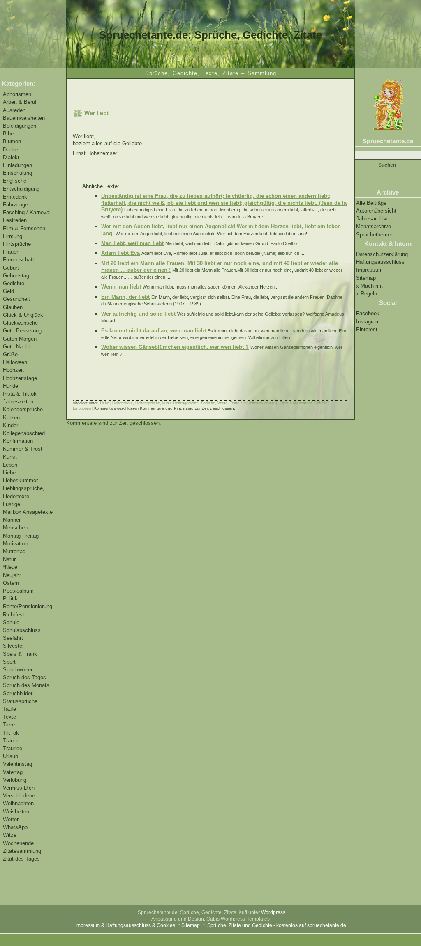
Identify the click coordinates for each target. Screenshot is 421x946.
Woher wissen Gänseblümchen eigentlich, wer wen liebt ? (175, 347)
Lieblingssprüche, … (27, 488)
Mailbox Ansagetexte (28, 512)
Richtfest (13, 615)
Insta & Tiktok (20, 394)
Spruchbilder (17, 693)
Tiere (9, 725)
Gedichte (13, 283)
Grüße (10, 354)
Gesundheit (16, 299)
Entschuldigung (21, 189)
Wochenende (18, 843)
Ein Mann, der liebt (125, 297)
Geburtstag (16, 276)
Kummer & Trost (22, 449)
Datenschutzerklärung (382, 254)
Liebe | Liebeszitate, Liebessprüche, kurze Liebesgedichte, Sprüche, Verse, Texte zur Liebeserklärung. (187, 403)
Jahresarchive (372, 218)
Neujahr (12, 575)
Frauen (11, 252)
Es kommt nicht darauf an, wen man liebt (153, 331)
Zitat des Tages (21, 859)
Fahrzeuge (15, 205)
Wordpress (273, 912)
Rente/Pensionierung (27, 606)
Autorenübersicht (376, 211)
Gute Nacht (16, 347)
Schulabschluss (22, 630)
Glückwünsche (20, 323)
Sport (9, 662)
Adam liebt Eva (120, 253)
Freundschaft (18, 260)
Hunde (10, 386)
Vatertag (13, 772)
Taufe (9, 709)
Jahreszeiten (18, 402)
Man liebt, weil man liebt (132, 243)
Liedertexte (16, 496)
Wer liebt (96, 113)
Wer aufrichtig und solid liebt (138, 314)
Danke (10, 150)
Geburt (11, 268)
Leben (10, 465)
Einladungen (17, 165)
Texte (9, 717)
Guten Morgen (20, 339)
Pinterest (366, 329)
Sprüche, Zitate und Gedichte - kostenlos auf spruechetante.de (276, 925)
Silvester (13, 646)
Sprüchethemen (374, 234)
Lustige (11, 504)
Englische (14, 181)
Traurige (12, 748)
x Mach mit (369, 286)
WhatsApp (15, 827)
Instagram (368, 321)
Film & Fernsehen (24, 228)
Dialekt (11, 157)
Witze (9, 835)
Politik (10, 599)
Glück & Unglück (23, 315)
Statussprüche (20, 701)
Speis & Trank (20, 654)
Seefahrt (13, 638)
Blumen (12, 141)
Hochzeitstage (20, 378)
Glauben (13, 307)
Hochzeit (13, 370)
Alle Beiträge (371, 203)
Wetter (11, 819)
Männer (12, 520)
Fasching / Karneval (27, 212)
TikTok (11, 733)
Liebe (9, 473)
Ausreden (14, 110)
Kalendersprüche (23, 409)
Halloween (15, 362)
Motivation (15, 544)
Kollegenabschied (24, 433)
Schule (11, 622)
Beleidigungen (19, 126)
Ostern (11, 583)
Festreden (15, 220)
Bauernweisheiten (24, 118)
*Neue (10, 567)
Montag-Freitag (21, 536)
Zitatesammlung (22, 851)
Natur (9, 559)
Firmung (12, 236)
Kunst (10, 457)
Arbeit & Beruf (20, 102)
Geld (8, 291)
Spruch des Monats (26, 685)
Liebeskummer (20, 480)
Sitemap (366, 278)
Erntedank (15, 197)
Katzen (11, 418)
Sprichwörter (17, 670)
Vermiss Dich (19, 788)
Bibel (9, 134)
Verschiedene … (22, 796)
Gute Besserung (22, 331)
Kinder (10, 425)
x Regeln (366, 294)
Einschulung (17, 173)
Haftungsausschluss (380, 262)
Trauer (10, 741)
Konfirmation (18, 441)
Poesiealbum (18, 591)
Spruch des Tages (24, 677)
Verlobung (14, 780)
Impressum (369, 270)
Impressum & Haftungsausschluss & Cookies (125, 925)
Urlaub (10, 756)
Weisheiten (16, 812)
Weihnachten (18, 803)
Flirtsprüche (17, 244)
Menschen (15, 528)
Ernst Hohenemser (296, 403)
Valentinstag (17, 764)
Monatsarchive (373, 226)
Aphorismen (17, 94)
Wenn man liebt (121, 287)
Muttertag (14, 551)
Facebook (367, 313)
